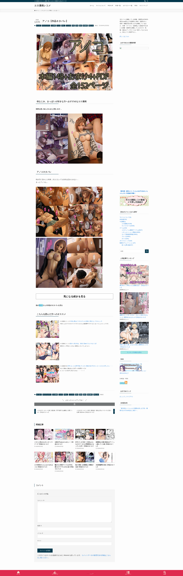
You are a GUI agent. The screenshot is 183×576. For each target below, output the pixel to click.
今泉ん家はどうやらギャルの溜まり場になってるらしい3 (86, 321)
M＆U (96, 25)
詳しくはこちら (124, 36)
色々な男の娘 (127, 245)
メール (40, 533)
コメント (40, 500)
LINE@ (122, 383)
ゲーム (123, 228)
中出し (63, 25)
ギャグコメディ (46, 25)
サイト (39, 540)
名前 (39, 525)
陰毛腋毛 (85, 25)
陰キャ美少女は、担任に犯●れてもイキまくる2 (83, 343)
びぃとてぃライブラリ (126, 396)
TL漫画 (123, 221)
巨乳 (73, 25)
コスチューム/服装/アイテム (132, 230)
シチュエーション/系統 (131, 232)
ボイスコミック (126, 240)
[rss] (145, 1)
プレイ (126, 236)
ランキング (55, 574)
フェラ (58, 25)
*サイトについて (125, 217)
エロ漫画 (53, 25)
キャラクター (128, 226)
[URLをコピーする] (74, 404)
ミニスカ (68, 25)
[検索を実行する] (147, 251)
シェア (91, 573)
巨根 (77, 25)
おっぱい (39, 25)
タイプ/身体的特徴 (130, 234)
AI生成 (123, 219)
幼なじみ (91, 25)
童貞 (80, 25)
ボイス (125, 238)
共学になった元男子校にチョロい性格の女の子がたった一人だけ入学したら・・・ (90, 366)
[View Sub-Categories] (120, 223)
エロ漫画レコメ (42, 5)
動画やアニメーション (128, 243)
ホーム (18, 574)
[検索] (147, 1)
